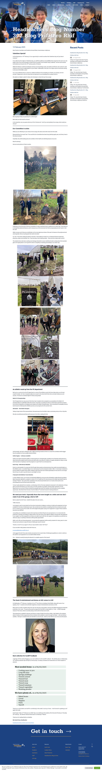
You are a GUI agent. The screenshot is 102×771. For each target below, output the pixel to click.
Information (61, 5)
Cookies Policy (48, 750)
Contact (87, 5)
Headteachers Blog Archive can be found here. (23, 722)
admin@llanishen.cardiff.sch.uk (83, 753)
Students (63, 2)
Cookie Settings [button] (88, 768)
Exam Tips (67, 747)
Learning (68, 5)
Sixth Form (75, 5)
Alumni (87, 2)
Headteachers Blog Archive (51, 755)
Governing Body (81, 2)
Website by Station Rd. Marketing (83, 756)
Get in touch (47, 731)
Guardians (69, 2)
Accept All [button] (97, 768)
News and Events (20, 41)
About (53, 5)
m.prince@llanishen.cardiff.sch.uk (21, 530)
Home (48, 5)
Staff (74, 2)
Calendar (67, 750)
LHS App (34, 758)
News (81, 5)
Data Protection (48, 752)
